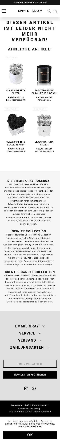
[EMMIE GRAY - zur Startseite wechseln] (30, 11)
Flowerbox (19, 235)
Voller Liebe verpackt (38, 258)
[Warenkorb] (55, 11)
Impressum (17, 405)
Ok (30, 435)
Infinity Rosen (31, 245)
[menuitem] (4, 11)
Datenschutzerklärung (29, 408)
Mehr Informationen (30, 426)
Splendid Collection (18, 204)
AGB (27, 405)
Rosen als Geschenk (17, 211)
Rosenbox (41, 191)
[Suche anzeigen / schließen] (49, 11)
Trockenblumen (23, 251)
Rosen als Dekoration (16, 217)
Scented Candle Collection (34, 275)
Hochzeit (16, 214)
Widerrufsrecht (39, 405)
